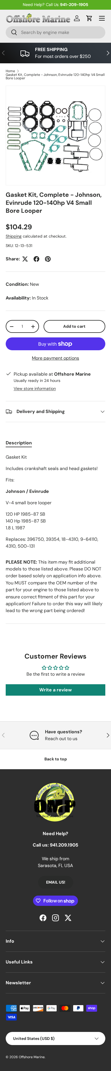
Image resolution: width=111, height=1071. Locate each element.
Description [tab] (19, 443)
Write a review (55, 690)
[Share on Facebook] (36, 259)
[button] (89, 18)
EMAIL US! (55, 882)
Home (10, 71)
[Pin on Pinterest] (48, 259)
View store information (35, 388)
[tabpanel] (55, 502)
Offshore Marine (32, 1057)
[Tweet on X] (25, 259)
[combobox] (55, 32)
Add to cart (74, 326)
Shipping (14, 236)
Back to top (55, 759)
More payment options (55, 358)
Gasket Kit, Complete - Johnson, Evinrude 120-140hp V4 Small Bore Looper (55, 76)
